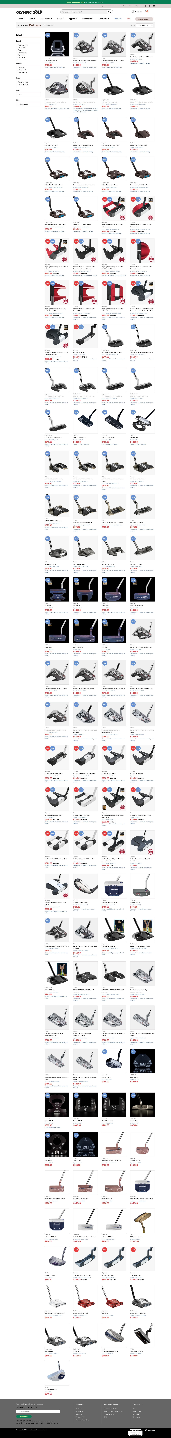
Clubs (21, 19)
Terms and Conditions (82, 1420)
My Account (138, 12)
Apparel (72, 19)
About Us (78, 1408)
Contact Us (79, 1411)
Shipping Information (110, 1408)
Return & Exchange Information (113, 1411)
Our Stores (79, 1414)
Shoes (59, 19)
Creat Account (137, 1411)
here (58, 1423)
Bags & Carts (45, 19)
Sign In (103, 6)
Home (20, 25)
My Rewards (136, 1417)
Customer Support (135, 6)
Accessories (87, 19)
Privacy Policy (80, 1417)
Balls (32, 19)
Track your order (109, 1414)
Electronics (103, 19)
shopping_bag (146, 11)
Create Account (112, 6)
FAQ (105, 1417)
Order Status (123, 6)
